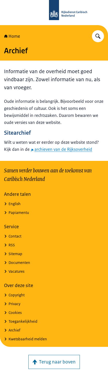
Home (14, 36)
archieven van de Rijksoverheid (63, 149)
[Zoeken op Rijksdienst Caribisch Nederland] (98, 36)
